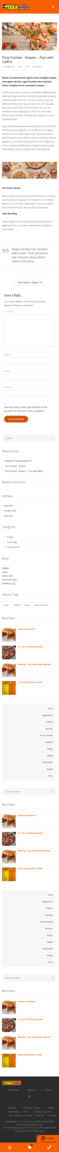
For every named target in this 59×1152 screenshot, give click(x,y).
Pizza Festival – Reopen (28, 282)
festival (16, 605)
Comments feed (9, 579)
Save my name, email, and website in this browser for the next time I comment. (25, 409)
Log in (5, 572)
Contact (47, 1089)
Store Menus (14, 1089)
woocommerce (41, 605)
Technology (12, 542)
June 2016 (8, 515)
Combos (49, 742)
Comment (9, 311)
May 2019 (8, 505)
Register (5, 568)
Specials (49, 728)
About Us (32, 1089)
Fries (50, 775)
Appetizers (47, 715)
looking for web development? (18, 461)
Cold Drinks (47, 762)
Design (10, 537)
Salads (50, 755)
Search (54, 791)
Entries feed (7, 575)
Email (7, 371)
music (27, 605)
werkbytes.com (36, 1124)
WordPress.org (8, 583)
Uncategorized (8, 66)
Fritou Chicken (46, 735)
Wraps (50, 769)
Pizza (50, 708)
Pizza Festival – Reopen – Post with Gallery (24, 471)
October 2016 (10, 510)
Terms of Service (31, 1130)
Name (7, 354)
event (6, 605)
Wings (50, 748)
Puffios (49, 721)
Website (7, 387)
